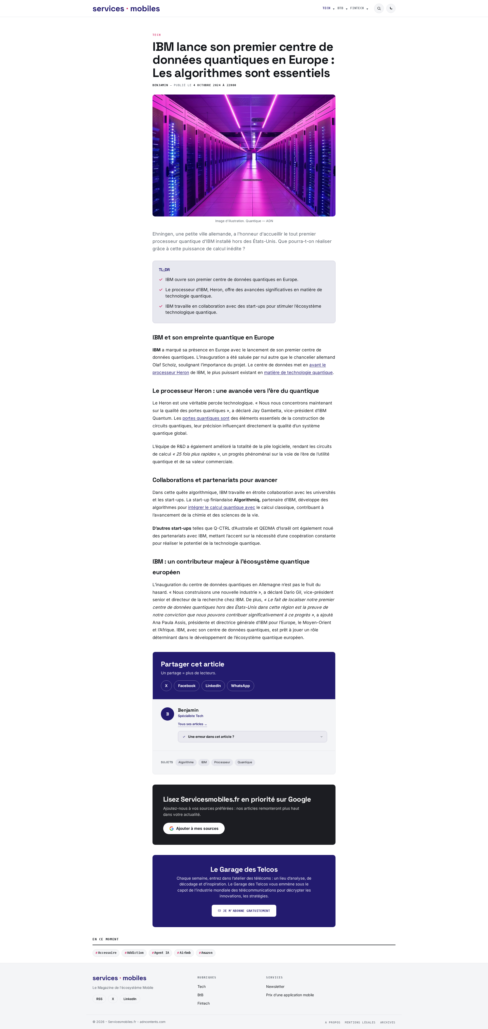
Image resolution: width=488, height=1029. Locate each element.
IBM (204, 762)
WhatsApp (240, 685)
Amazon (206, 953)
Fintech (357, 8)
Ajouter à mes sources (197, 828)
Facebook (186, 685)
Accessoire (107, 953)
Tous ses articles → (192, 724)
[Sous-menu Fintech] (367, 8)
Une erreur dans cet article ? (211, 737)
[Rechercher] (379, 8)
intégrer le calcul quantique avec (221, 507)
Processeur (222, 762)
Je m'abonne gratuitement (246, 911)
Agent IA (161, 953)
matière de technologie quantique (298, 372)
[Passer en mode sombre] (390, 8)
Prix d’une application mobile (290, 995)
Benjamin (160, 85)
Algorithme (186, 762)
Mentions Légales (360, 1022)
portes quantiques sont (206, 418)
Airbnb (185, 953)
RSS (99, 999)
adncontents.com (152, 1022)
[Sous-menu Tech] (333, 8)
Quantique (245, 762)
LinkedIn (213, 685)
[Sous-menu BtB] (346, 8)
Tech (326, 8)
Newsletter (275, 986)
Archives (387, 1022)
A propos (332, 1022)
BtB (340, 8)
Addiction (135, 953)
